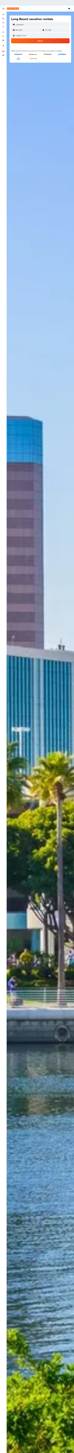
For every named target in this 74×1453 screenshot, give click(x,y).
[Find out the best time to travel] (3, 40)
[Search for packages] (3, 27)
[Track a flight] (3, 36)
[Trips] (3, 46)
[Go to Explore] (3, 32)
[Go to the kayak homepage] (13, 8)
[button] (3, 8)
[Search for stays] (3, 18)
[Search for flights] (3, 14)
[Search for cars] (3, 23)
